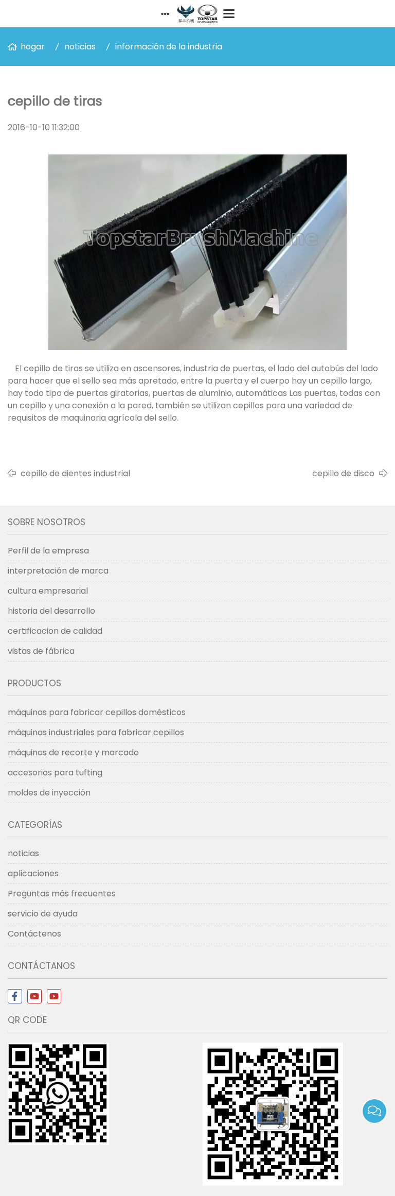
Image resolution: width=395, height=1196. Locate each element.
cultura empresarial (48, 591)
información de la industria (168, 47)
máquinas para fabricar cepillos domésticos (97, 712)
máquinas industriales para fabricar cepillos (96, 732)
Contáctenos (34, 934)
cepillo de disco (343, 473)
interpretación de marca (58, 571)
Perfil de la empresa (48, 551)
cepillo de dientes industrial (75, 473)
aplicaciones (33, 873)
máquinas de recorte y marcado (73, 752)
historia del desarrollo (51, 611)
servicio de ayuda (43, 914)
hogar (33, 47)
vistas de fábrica (41, 651)
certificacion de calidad (55, 631)
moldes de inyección (49, 793)
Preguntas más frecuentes (62, 893)
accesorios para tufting (55, 772)
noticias (80, 47)
